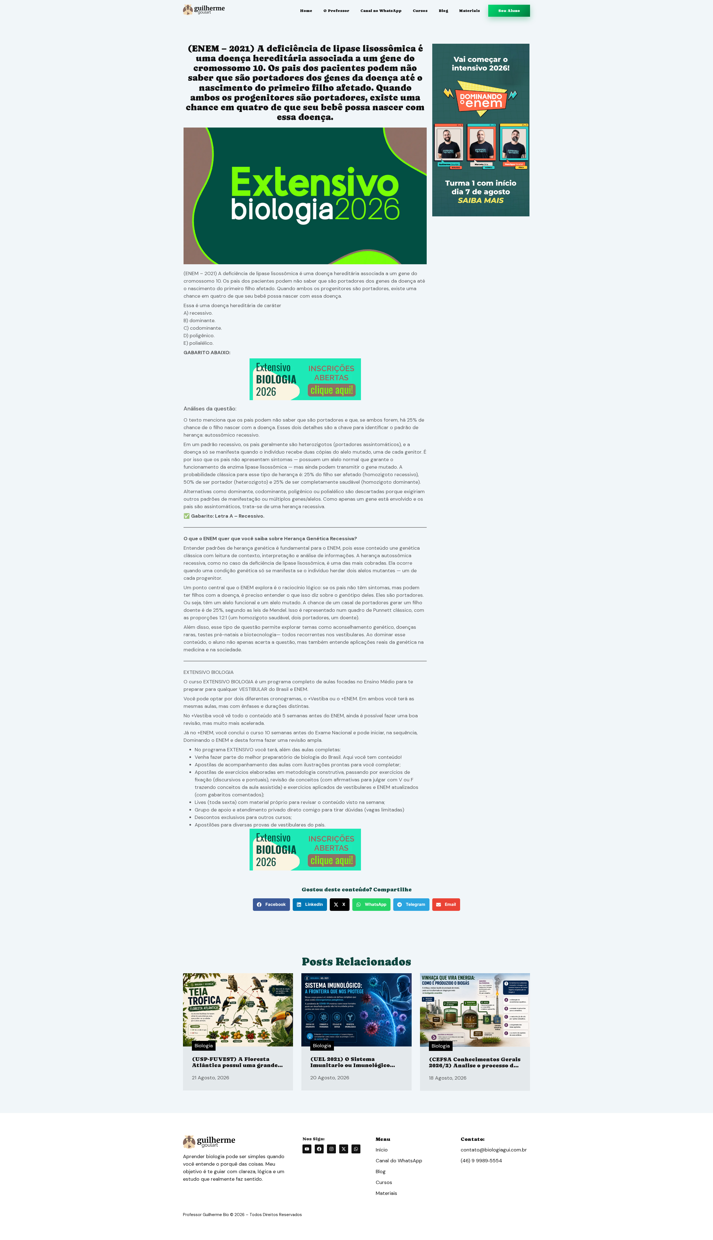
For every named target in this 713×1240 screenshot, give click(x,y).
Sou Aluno (509, 11)
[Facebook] (319, 1148)
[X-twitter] (343, 1148)
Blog (443, 10)
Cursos (420, 10)
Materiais (469, 10)
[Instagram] (331, 1148)
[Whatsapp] (355, 1148)
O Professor (336, 10)
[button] (271, 904)
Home (306, 10)
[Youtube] (306, 1148)
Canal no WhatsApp (381, 10)
